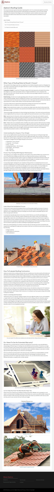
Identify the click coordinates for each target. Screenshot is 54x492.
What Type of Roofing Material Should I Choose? (14, 22)
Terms (27, 489)
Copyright (32, 489)
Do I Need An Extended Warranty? (11, 27)
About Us (5, 479)
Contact (21, 482)
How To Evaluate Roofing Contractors (12, 24)
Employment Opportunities (9, 482)
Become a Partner (48, 2)
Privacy (24, 489)
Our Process (22, 479)
